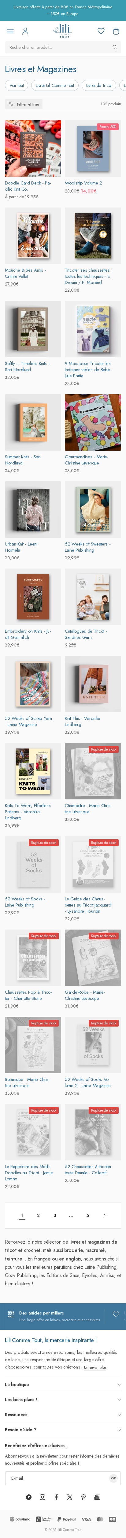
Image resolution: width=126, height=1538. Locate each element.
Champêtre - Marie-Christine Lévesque (88, 808)
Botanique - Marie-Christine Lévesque (27, 1082)
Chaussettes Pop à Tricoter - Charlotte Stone (28, 995)
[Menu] (10, 31)
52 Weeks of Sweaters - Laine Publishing (87, 547)
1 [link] (22, 1215)
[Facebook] (56, 1497)
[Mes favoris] (101, 31)
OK (113, 1478)
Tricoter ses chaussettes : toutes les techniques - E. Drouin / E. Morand (88, 276)
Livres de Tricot (99, 85)
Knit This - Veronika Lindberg (82, 721)
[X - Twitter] (69, 1497)
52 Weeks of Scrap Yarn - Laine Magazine (28, 721)
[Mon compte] (25, 31)
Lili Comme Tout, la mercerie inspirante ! (51, 1340)
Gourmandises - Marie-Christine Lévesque (87, 459)
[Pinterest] (83, 1497)
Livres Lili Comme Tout (55, 85)
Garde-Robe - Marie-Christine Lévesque (85, 995)
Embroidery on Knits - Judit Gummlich (28, 634)
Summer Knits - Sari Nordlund (22, 459)
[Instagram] (42, 1497)
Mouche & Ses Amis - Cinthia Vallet (25, 273)
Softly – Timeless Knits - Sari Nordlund (27, 366)
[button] (116, 31)
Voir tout (16, 85)
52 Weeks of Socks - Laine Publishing (25, 901)
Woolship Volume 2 (83, 183)
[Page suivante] (104, 1215)
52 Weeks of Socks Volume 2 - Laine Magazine (88, 1082)
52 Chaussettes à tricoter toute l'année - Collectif (88, 1169)
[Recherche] (115, 47)
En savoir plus (95, 1367)
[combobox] (63, 47)
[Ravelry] (28, 1497)
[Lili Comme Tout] (62, 31)
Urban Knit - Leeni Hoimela (21, 547)
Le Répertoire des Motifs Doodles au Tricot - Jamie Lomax (29, 1172)
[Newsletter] (97, 1497)
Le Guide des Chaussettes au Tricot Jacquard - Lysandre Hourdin (88, 905)
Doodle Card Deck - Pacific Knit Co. (28, 186)
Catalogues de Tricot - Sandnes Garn (86, 634)
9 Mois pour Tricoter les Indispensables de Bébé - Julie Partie (89, 369)
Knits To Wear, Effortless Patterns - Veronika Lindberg (28, 811)
